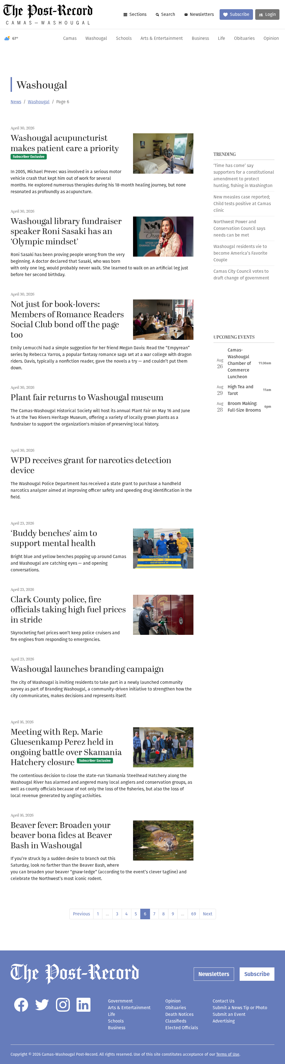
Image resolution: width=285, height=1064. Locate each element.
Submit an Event (229, 1014)
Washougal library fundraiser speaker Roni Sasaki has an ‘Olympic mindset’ (66, 231)
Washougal (96, 38)
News (16, 101)
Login (270, 14)
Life (221, 38)
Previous (81, 913)
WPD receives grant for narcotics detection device (91, 465)
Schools (124, 38)
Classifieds (175, 1021)
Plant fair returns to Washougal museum (87, 397)
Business (200, 38)
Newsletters (202, 14)
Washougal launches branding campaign (87, 669)
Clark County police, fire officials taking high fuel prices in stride (68, 609)
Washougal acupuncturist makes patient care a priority (65, 145)
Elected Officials (181, 1027)
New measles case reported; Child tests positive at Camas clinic (242, 203)
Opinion (271, 38)
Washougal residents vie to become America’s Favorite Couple (240, 253)
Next (207, 913)
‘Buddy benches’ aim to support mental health (54, 538)
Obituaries (244, 38)
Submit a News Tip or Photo (240, 1007)
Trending (224, 154)
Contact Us (223, 1001)
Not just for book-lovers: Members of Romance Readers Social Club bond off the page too (67, 319)
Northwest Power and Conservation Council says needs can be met (239, 228)
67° (15, 38)
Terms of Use (227, 1054)
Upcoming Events (234, 337)
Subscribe (239, 14)
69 (193, 913)
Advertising (224, 1021)
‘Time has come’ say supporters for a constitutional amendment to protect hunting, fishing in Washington (243, 175)
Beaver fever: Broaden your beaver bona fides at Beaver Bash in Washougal (61, 835)
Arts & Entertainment (162, 38)
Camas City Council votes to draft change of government (241, 275)
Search (168, 14)
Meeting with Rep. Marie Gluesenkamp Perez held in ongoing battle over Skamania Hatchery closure (66, 747)
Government (120, 1001)
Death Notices (179, 1014)
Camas (70, 38)
